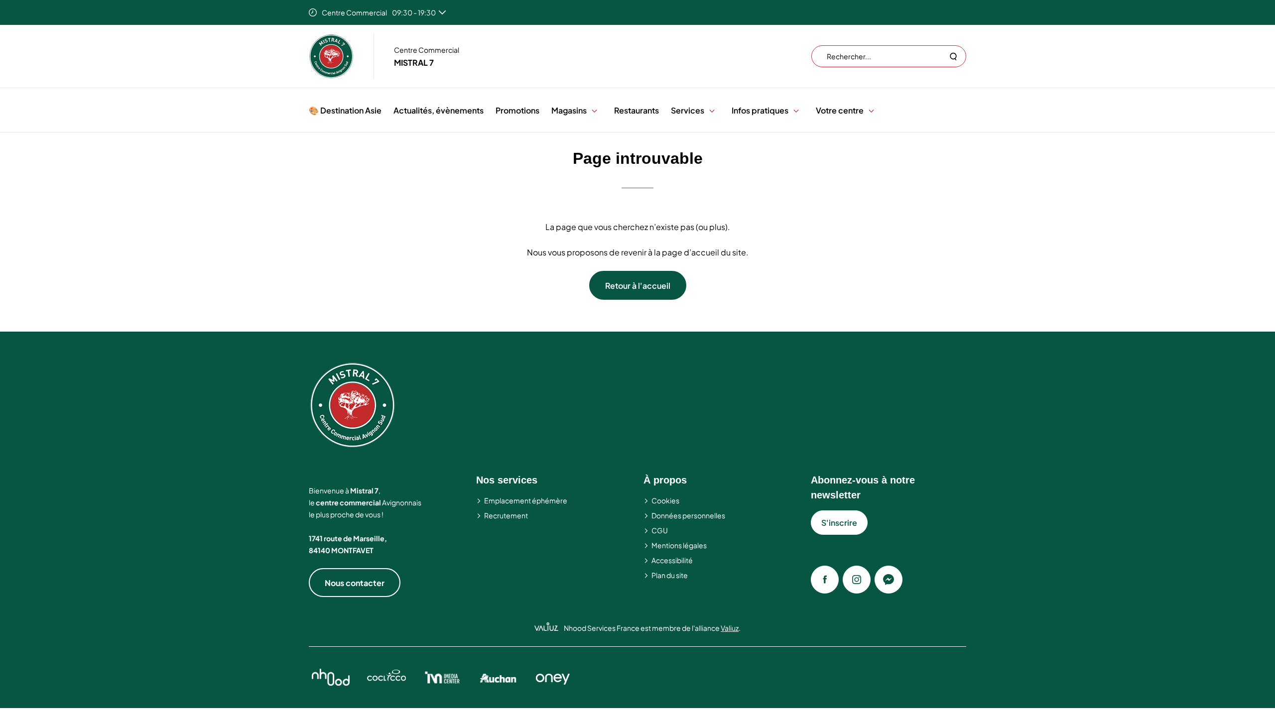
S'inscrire (839, 522)
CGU (659, 530)
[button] (594, 110)
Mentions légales (679, 545)
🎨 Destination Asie (345, 110)
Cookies (665, 500)
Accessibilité (672, 560)
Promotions (517, 110)
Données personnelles (688, 515)
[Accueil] (331, 56)
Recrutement (506, 515)
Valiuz (730, 627)
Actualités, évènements (438, 110)
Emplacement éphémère (525, 500)
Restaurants (636, 110)
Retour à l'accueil (637, 285)
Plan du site (669, 575)
